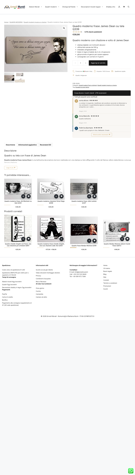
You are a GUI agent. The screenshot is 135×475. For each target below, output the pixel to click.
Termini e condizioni (110, 283)
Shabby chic (110, 7)
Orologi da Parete (68, 7)
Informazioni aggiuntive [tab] (27, 145)
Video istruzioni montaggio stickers (48, 273)
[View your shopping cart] (124, 6)
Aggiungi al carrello (98, 63)
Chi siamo (106, 268)
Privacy (38, 276)
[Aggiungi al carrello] (28, 196)
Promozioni (107, 286)
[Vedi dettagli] (23, 196)
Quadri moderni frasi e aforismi (88, 85)
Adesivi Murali (34, 7)
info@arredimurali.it (81, 272)
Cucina (38, 291)
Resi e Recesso (41, 281)
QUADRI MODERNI (16, 22)
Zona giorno (40, 288)
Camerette (39, 294)
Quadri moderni (51, 7)
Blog (104, 274)
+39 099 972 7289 (79, 276)
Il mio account (119, 6)
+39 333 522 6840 (79, 274)
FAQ (104, 277)
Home (6, 22)
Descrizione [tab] (10, 145)
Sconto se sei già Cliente (44, 270)
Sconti (105, 289)
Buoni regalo (107, 271)
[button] (128, 6)
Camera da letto (41, 297)
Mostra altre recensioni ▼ (101, 134)
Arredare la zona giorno (82, 87)
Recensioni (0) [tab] (45, 145)
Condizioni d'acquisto (43, 278)
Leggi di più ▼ (10, 167)
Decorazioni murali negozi (91, 7)
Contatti (106, 280)
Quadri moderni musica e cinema (35, 22)
